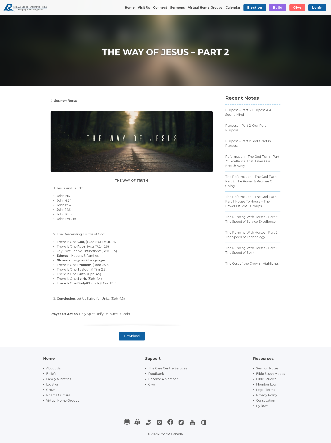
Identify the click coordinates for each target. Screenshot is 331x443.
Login (317, 7)
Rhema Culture (58, 395)
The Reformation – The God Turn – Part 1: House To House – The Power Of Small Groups (252, 201)
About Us (53, 368)
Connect (160, 7)
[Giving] (148, 422)
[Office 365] (203, 422)
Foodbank (156, 374)
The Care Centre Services (167, 368)
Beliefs (51, 374)
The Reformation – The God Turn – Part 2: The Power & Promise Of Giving (252, 181)
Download (132, 336)
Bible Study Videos (270, 374)
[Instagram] (159, 422)
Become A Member (163, 379)
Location (52, 384)
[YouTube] (192, 422)
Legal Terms (265, 390)
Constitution (265, 400)
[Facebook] (170, 422)
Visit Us (144, 7)
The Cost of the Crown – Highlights (252, 263)
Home (130, 7)
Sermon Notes (65, 101)
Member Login (267, 384)
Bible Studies (266, 379)
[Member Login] (137, 422)
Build (278, 7)
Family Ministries (58, 379)
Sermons (177, 7)
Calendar (232, 7)
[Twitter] (181, 422)
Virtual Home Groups (205, 7)
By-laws (262, 406)
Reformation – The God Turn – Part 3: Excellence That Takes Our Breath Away (252, 161)
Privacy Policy (266, 395)
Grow (50, 390)
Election (254, 7)
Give (297, 7)
